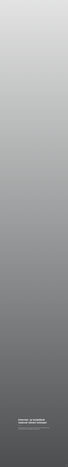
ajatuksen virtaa (46, 427)
